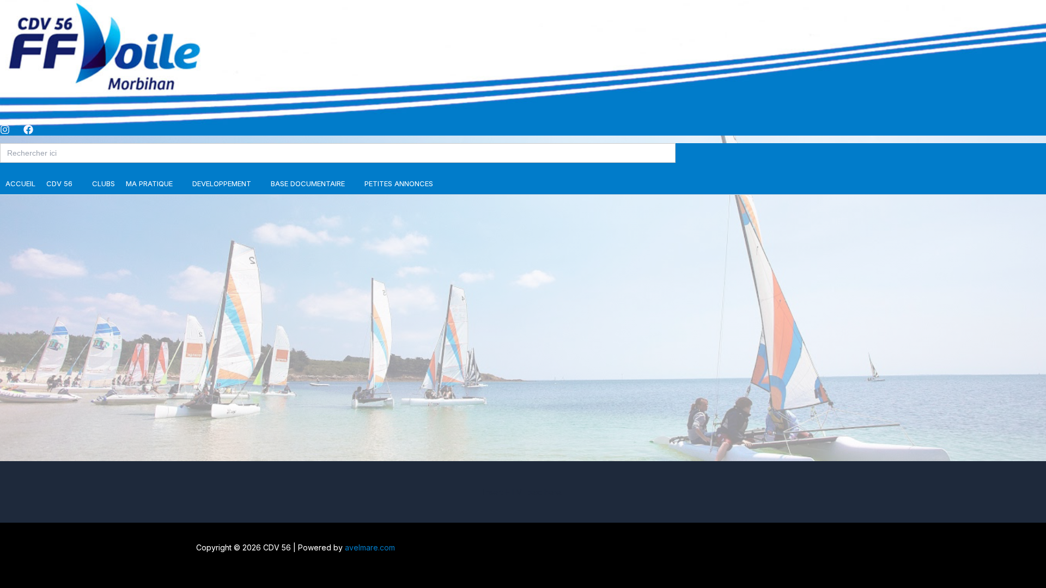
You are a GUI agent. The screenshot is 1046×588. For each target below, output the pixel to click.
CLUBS (103, 183)
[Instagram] (5, 131)
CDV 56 (59, 183)
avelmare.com (370, 547)
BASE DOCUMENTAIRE (308, 183)
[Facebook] (28, 131)
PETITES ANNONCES (398, 183)
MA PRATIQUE (149, 183)
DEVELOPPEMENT (221, 183)
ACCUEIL (20, 183)
